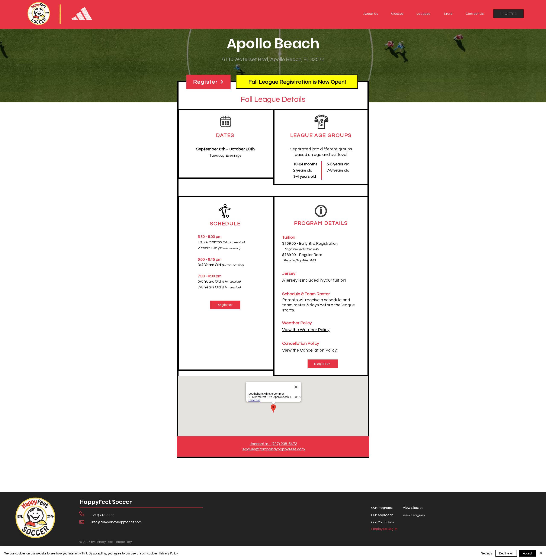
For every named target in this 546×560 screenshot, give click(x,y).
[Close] (540, 553)
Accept (527, 553)
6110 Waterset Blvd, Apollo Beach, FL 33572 (273, 59)
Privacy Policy (168, 553)
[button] (371, 13)
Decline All (506, 553)
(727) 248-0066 (102, 515)
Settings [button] (486, 553)
